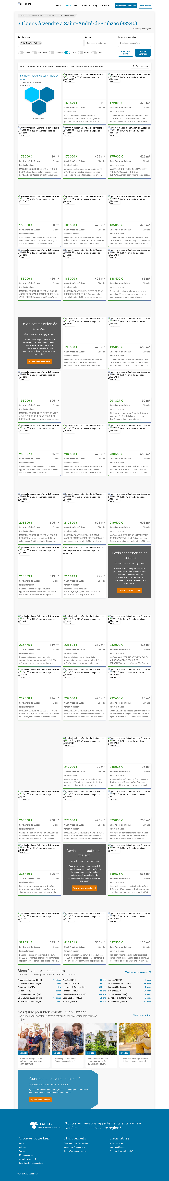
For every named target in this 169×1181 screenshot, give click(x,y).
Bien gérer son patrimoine (75, 1151)
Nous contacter (116, 1143)
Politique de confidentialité (121, 1151)
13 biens (147, 983)
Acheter (67, 5)
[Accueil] (27, 5)
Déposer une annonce (126, 6)
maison (73, 52)
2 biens (148, 994)
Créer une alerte (125, 52)
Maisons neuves (26, 1155)
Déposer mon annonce (40, 1100)
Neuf (76, 5)
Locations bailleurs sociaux (31, 1163)
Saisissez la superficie (130, 43)
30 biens (102, 987)
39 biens (102, 994)
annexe (27, 52)
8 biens (103, 991)
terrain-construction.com (39, 121)
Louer (58, 5)
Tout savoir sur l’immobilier (76, 1143)
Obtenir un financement (74, 1147)
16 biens (57, 980)
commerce (58, 52)
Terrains (22, 1151)
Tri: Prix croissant (140, 66)
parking (86, 52)
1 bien (58, 987)
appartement (42, 52)
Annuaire (86, 5)
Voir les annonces (143, 52)
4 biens (103, 983)
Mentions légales (117, 1147)
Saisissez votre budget (96, 43)
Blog (95, 5)
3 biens (103, 980)
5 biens (148, 980)
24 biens (147, 991)
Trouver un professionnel (39, 361)
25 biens (147, 1001)
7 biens (148, 987)
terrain (100, 52)
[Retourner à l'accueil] (40, 1125)
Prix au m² (104, 5)
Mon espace (145, 6)
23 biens (57, 994)
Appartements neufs (28, 1159)
